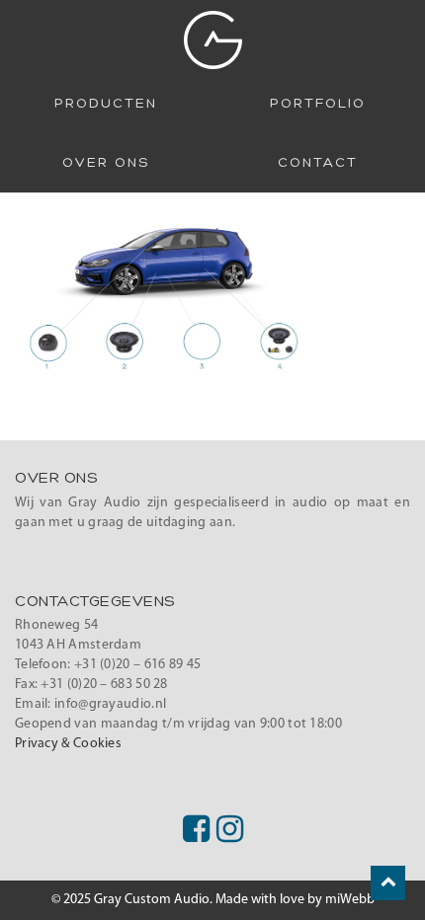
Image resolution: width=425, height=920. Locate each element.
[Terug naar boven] (388, 883)
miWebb (350, 899)
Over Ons (105, 163)
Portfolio (318, 104)
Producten (105, 104)
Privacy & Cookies (68, 743)
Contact (318, 163)
